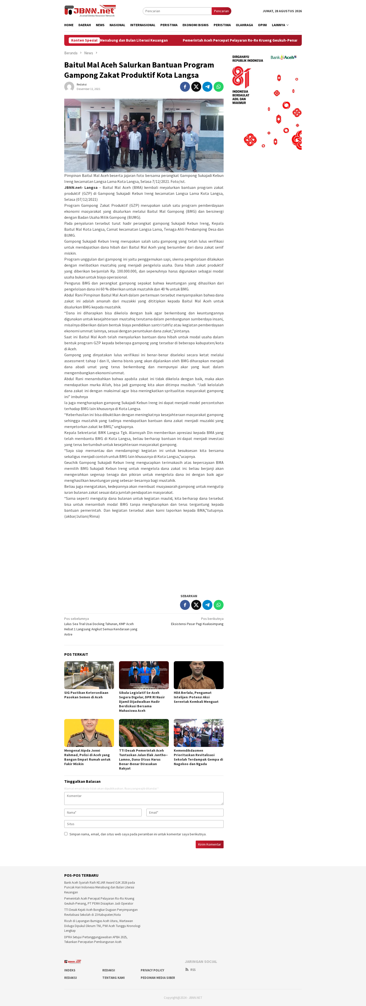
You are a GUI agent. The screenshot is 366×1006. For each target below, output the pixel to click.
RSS (192, 970)
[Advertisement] (144, 554)
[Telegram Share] (207, 87)
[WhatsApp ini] (219, 87)
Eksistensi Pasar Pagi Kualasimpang (197, 621)
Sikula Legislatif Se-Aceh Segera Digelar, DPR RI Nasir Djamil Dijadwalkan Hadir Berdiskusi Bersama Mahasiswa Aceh (142, 701)
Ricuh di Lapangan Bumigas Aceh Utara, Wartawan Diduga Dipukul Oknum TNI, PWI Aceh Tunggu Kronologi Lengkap (102, 926)
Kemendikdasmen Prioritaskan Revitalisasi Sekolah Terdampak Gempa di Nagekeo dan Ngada (198, 757)
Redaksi (108, 970)
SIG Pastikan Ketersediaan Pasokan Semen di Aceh (86, 694)
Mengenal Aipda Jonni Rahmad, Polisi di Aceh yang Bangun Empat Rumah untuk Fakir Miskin (87, 757)
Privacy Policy (152, 970)
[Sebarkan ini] (185, 87)
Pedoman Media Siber (158, 978)
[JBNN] (90, 10)
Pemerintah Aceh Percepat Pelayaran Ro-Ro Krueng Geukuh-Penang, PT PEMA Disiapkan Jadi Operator (236, 40)
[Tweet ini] (196, 87)
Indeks (69, 970)
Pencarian (221, 11)
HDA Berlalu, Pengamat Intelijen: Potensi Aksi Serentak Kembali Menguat (196, 697)
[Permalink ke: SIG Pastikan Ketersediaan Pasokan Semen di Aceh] (89, 675)
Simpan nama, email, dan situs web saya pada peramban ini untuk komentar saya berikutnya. (137, 834)
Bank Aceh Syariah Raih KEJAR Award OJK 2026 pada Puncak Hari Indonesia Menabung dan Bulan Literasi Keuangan (99, 887)
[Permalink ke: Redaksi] (69, 86)
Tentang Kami (113, 978)
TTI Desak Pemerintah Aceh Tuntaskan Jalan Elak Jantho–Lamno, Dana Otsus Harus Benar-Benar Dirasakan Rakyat (143, 759)
